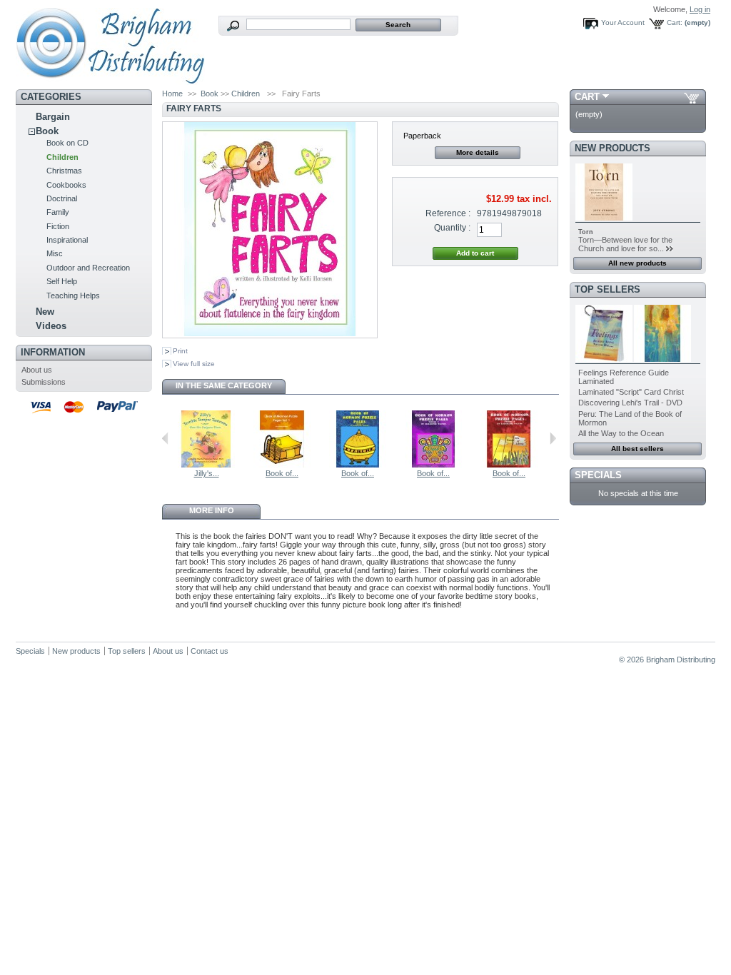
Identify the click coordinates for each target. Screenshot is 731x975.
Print (180, 351)
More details (477, 152)
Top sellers (607, 289)
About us (36, 369)
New (45, 311)
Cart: (674, 22)
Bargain (53, 116)
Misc (54, 253)
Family (57, 212)
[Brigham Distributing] (110, 80)
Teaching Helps (73, 295)
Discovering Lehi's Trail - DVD (630, 402)
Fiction (57, 226)
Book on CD (67, 142)
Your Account (623, 22)
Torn (585, 232)
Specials (598, 475)
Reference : (447, 213)
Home (172, 93)
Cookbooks (66, 185)
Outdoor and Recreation (88, 267)
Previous (165, 438)
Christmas (64, 170)
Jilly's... (206, 473)
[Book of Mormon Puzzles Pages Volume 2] (357, 464)
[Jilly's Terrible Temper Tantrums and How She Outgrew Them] (206, 464)
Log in (700, 9)
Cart (587, 96)
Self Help (61, 281)
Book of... (282, 473)
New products (612, 148)
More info (211, 510)
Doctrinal (61, 198)
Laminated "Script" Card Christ (631, 392)
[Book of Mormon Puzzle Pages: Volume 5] (509, 464)
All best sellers (637, 449)
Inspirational (67, 240)
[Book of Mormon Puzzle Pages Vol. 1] (282, 464)
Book (47, 131)
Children (62, 157)
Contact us (209, 651)
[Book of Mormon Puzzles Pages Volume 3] (433, 464)
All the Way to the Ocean (621, 433)
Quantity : (452, 228)
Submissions (43, 382)
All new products (637, 263)
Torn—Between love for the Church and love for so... (625, 244)
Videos (51, 325)
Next (553, 438)
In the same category (224, 385)
